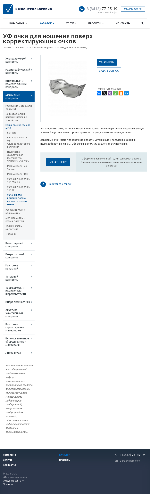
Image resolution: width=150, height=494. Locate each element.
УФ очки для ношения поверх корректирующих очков (17, 200)
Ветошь (11, 132)
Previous (52, 88)
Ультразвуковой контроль (15, 60)
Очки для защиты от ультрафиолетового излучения (18, 142)
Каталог (46, 23)
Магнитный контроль (12, 96)
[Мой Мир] (126, 93)
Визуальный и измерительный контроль (16, 84)
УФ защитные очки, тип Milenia (18, 180)
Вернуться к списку (60, 184)
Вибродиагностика (17, 302)
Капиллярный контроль (14, 245)
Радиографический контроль (17, 71)
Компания (17, 23)
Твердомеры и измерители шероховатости (15, 291)
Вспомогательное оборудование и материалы (17, 341)
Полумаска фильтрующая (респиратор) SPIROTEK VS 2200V (18, 156)
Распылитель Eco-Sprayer (17, 167)
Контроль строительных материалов (14, 327)
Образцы (10, 234)
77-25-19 (102, 8)
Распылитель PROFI (18, 174)
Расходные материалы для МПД (18, 107)
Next (84, 88)
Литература (13, 352)
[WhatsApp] (115, 93)
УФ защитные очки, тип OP (18, 188)
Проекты (95, 23)
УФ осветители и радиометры (15, 211)
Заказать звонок (133, 9)
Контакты (123, 23)
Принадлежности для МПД (17, 126)
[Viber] (110, 93)
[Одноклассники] (121, 93)
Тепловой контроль (11, 278)
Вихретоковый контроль (14, 256)
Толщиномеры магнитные (13, 227)
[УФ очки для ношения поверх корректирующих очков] (67, 88)
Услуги (71, 23)
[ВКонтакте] (99, 93)
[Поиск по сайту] (142, 23)
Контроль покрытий (11, 267)
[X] (104, 93)
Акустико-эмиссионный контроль (14, 313)
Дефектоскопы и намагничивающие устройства (16, 117)
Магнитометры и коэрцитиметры (15, 219)
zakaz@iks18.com (130, 460)
